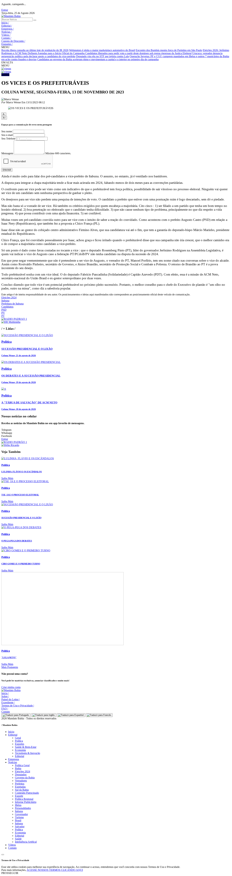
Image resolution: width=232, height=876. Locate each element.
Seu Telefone (8, 138)
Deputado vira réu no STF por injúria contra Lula (102, 56)
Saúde (18, 838)
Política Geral (22, 765)
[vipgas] (6, 68)
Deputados (20, 774)
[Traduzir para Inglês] (43, 715)
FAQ (4, 708)
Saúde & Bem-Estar (25, 747)
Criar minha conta (11, 687)
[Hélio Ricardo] (10, 445)
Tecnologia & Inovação (27, 753)
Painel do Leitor (10, 699)
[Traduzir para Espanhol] (71, 715)
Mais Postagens (9, 667)
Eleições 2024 (8, 297)
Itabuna (5, 300)
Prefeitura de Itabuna (12, 303)
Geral (18, 737)
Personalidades (23, 808)
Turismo (19, 817)
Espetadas (20, 786)
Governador (21, 814)
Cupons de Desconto (13, 41)
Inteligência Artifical (26, 841)
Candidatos (7, 306)
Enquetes (7, 44)
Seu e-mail (7, 135)
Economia (20, 750)
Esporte (19, 795)
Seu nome (6, 131)
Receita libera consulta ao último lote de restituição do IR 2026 (34, 50)
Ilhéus (18, 805)
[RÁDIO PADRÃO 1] (14, 442)
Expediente (8, 702)
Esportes (19, 743)
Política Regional (24, 799)
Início (5, 22)
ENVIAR (7, 170)
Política (19, 740)
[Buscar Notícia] (34, 20)
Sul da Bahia (22, 789)
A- (4, 114)
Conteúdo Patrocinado (27, 792)
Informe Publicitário (25, 802)
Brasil (18, 820)
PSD (3, 309)
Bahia (18, 768)
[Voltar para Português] (15, 715)
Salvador (19, 826)
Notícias (6, 31)
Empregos (7, 28)
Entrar (4, 9)
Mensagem (7, 153)
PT (3, 315)
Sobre (5, 696)
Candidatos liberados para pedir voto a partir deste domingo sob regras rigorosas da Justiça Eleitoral (138, 53)
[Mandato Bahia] (11, 16)
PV (3, 312)
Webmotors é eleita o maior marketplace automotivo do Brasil (102, 50)
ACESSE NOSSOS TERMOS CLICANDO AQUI (55, 870)
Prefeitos (19, 783)
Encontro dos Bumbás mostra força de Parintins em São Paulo (169, 50)
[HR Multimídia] (10, 322)
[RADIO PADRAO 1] (14, 318)
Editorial (6, 25)
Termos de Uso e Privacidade (17, 705)
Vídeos (5, 34)
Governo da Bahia (25, 777)
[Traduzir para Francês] (99, 715)
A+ (4, 118)
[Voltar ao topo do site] (2, 854)
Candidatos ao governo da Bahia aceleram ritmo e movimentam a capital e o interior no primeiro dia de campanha (98, 59)
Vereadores (21, 780)
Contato (6, 38)
